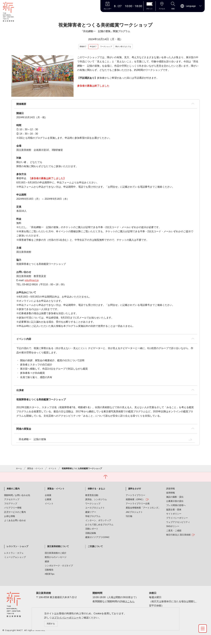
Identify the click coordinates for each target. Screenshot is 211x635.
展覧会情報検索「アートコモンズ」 (143, 507)
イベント (53, 468)
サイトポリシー (173, 513)
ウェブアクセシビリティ (178, 522)
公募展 (48, 499)
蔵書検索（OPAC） (135, 499)
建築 (47, 561)
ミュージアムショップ (15, 557)
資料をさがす (134, 488)
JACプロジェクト (134, 512)
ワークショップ (92, 503)
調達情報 (170, 488)
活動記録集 (90, 533)
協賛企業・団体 (173, 509)
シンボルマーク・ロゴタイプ (59, 565)
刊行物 (129, 516)
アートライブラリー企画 (138, 503)
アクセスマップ (11, 499)
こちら (131, 601)
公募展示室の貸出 (175, 501)
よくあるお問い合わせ (15, 520)
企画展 (48, 495)
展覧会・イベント (35, 468)
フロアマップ (10, 503)
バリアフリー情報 (12, 507)
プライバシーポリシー (66, 617)
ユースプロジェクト (95, 507)
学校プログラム (92, 516)
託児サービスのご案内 (15, 512)
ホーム (19, 468)
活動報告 (49, 569)
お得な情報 (9, 516)
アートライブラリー (135, 495)
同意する (51, 624)
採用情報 (170, 492)
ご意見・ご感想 (173, 530)
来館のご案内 (13, 488)
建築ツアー (90, 512)
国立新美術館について (58, 546)
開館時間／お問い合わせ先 (17, 495)
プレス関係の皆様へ (176, 505)
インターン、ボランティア (98, 520)
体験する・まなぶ (96, 488)
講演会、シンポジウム (96, 499)
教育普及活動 (91, 495)
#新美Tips (49, 574)
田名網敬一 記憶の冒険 (32, 439)
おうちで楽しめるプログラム (99, 524)
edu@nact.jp (32, 280)
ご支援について (95, 546)
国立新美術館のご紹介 (55, 553)
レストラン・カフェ (14, 553)
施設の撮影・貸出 (175, 497)
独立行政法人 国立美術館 (178, 534)
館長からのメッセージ (55, 557)
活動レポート (91, 528)
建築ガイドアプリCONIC (97, 537)
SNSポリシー (172, 526)
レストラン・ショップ (17, 546)
